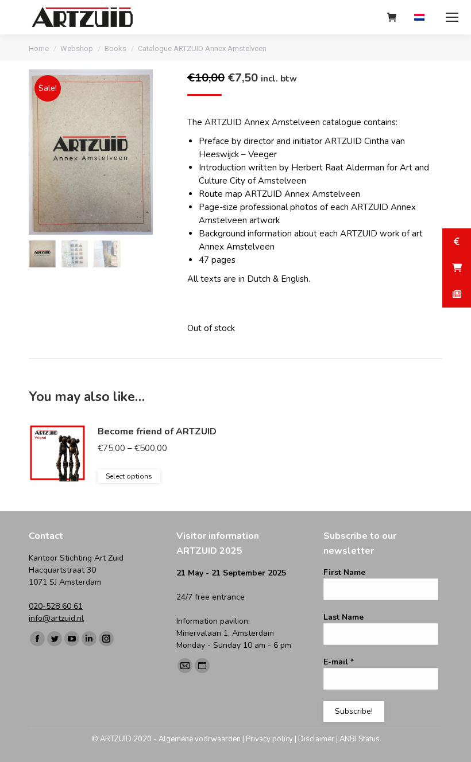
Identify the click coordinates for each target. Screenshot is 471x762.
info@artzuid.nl (56, 618)
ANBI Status (359, 739)
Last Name (343, 617)
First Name (344, 572)
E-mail (338, 661)
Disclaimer (316, 739)
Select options (129, 476)
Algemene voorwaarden (200, 739)
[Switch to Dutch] (420, 17)
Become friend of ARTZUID (157, 431)
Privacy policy (269, 739)
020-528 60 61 (56, 606)
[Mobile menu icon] (452, 17)
